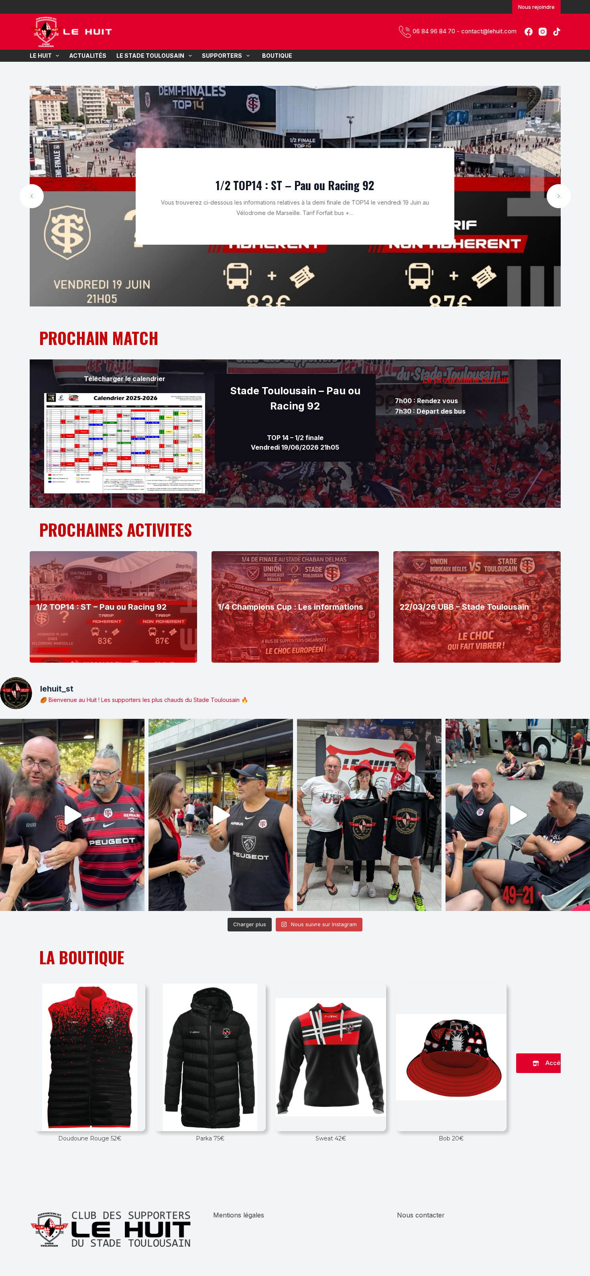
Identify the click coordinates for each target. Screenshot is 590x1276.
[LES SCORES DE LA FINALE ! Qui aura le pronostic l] (518, 815)
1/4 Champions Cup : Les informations (290, 607)
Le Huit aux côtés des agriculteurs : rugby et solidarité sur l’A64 (295, 192)
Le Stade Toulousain (150, 55)
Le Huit (41, 55)
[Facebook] (529, 32)
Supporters (222, 55)
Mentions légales (238, 1215)
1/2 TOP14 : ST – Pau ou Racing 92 (101, 607)
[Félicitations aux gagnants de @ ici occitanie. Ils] (369, 815)
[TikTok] (557, 32)
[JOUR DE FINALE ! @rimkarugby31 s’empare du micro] (221, 815)
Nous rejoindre (536, 7)
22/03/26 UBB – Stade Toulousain (464, 607)
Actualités (87, 55)
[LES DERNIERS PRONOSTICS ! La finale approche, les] (72, 815)
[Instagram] (543, 32)
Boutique (276, 55)
